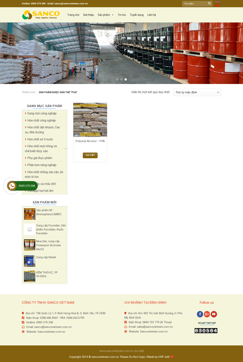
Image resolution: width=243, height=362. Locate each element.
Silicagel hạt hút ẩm (40, 191)
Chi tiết (90, 155)
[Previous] (9, 53)
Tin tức (122, 14)
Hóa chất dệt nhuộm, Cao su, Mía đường (42, 129)
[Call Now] (12, 186)
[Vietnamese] (217, 5)
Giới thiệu (88, 14)
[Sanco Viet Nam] (41, 15)
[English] (217, 1)
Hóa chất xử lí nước (40, 139)
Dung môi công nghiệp (42, 113)
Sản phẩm (104, 14)
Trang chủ (73, 14)
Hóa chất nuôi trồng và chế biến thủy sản (41, 148)
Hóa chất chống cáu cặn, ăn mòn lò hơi (44, 174)
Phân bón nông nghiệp (41, 165)
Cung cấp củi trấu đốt (41, 184)
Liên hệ (152, 14)
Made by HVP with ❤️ (160, 357)
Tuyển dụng (137, 14)
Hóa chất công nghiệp (41, 120)
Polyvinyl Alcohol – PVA (90, 141)
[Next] (233, 53)
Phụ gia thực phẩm (39, 158)
